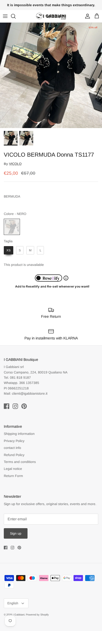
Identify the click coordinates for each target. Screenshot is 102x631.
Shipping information (19, 434)
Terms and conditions (20, 462)
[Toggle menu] (5, 16)
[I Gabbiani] (51, 16)
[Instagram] (15, 406)
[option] (51, 75)
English (12, 603)
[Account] (86, 16)
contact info (12, 448)
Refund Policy (14, 455)
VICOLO (15, 164)
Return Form (13, 476)
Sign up (15, 533)
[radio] (12, 227)
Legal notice (13, 469)
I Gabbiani (18, 614)
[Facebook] (6, 406)
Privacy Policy (14, 441)
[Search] (15, 16)
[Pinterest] (24, 406)
